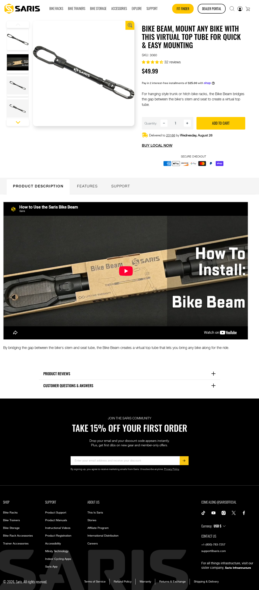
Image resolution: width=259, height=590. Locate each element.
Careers (92, 543)
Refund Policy (123, 581)
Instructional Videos (57, 528)
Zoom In (129, 25)
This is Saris (95, 513)
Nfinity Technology (56, 551)
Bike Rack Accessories (18, 536)
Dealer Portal (211, 8)
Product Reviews (130, 373)
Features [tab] (87, 186)
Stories (91, 520)
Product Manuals (56, 520)
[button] (232, 8)
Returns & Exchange (172, 581)
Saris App (51, 567)
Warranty (145, 581)
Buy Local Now (157, 145)
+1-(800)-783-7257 (213, 544)
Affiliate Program (98, 528)
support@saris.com (213, 551)
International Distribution (103, 536)
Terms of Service (95, 581)
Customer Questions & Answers (130, 385)
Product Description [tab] (38, 185)
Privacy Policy (171, 469)
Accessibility (53, 543)
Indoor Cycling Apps (58, 559)
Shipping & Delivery (206, 581)
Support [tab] (120, 186)
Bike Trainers (11, 520)
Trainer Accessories (16, 543)
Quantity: (150, 123)
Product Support (55, 513)
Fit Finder (183, 8)
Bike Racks (10, 513)
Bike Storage (11, 528)
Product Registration (58, 536)
